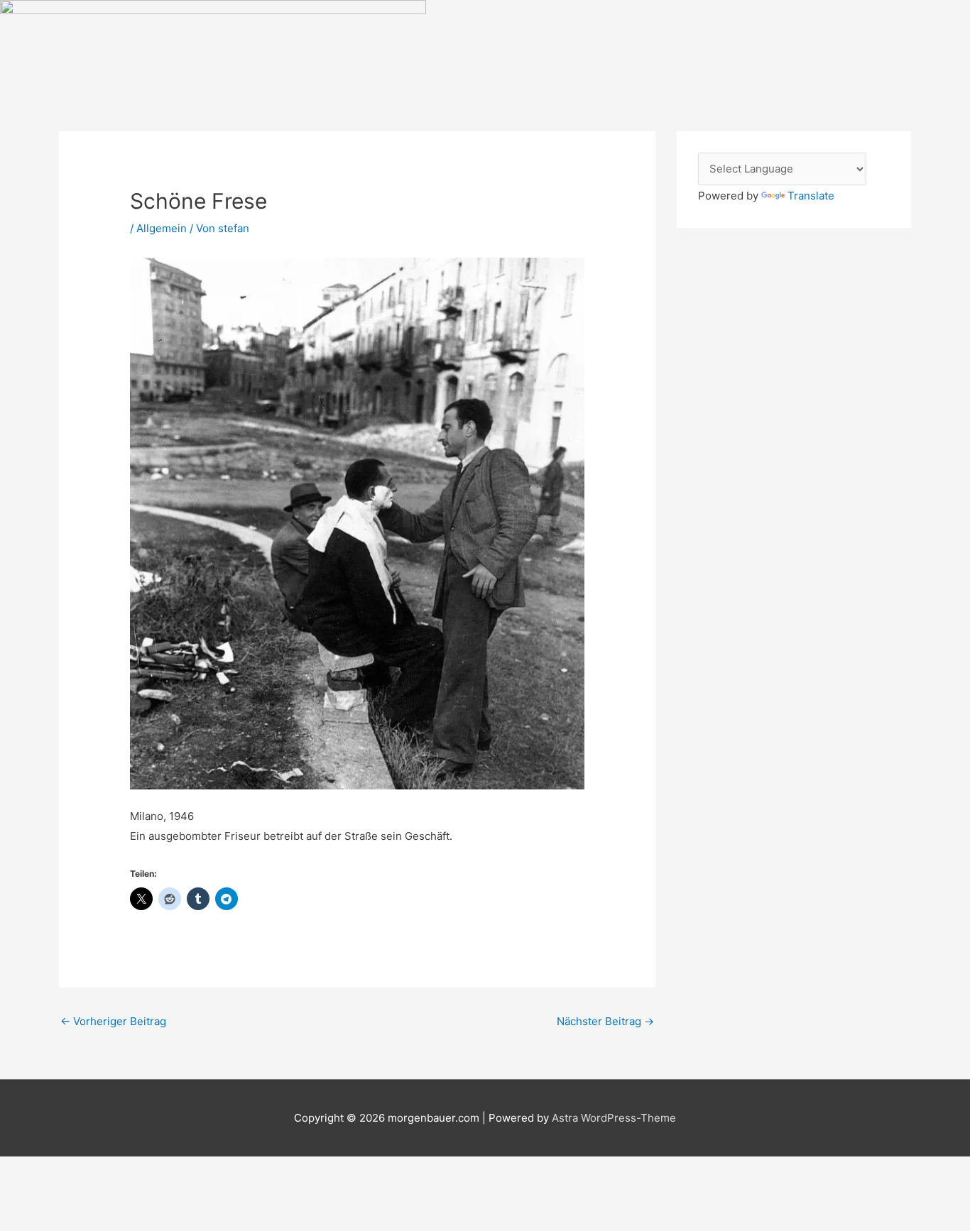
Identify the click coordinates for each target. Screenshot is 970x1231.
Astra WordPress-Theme (614, 1118)
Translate (811, 195)
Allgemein (161, 228)
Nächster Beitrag (605, 1021)
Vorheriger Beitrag (113, 1021)
